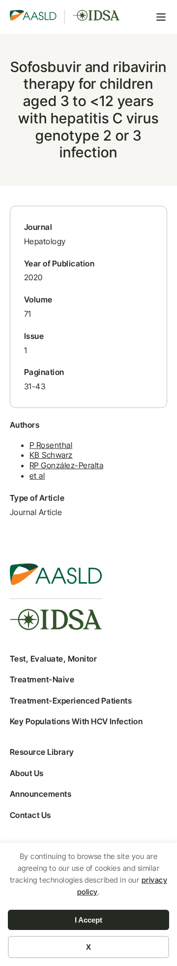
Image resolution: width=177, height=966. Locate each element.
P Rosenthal (51, 445)
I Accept (88, 920)
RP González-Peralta (66, 465)
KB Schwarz (51, 455)
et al (37, 476)
